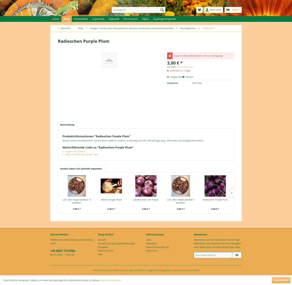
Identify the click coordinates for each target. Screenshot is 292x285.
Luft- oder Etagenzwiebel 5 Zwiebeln (180, 201)
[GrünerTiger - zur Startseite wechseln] (66, 11)
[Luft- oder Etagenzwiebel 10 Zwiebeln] (77, 186)
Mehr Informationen (111, 280)
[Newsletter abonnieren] (237, 255)
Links (148, 239)
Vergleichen (176, 77)
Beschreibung (67, 124)
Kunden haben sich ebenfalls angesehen (81, 168)
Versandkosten (139, 270)
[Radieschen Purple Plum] (215, 186)
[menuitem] (138, 10)
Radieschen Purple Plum (215, 199)
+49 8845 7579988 (62, 251)
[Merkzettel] (199, 10)
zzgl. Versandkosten (185, 67)
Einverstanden (281, 280)
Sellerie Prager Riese (111, 199)
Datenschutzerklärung (157, 247)
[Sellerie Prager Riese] (111, 186)
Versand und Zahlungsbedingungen (116, 243)
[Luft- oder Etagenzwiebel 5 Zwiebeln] (180, 186)
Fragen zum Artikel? (75, 151)
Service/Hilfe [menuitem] (233, 2)
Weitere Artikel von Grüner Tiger (81, 154)
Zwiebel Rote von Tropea (145, 199)
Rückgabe (103, 247)
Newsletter (151, 243)
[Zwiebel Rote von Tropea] (146, 186)
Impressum (152, 250)
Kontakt (102, 239)
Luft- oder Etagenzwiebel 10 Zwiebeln (77, 201)
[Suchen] (162, 10)
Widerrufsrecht (106, 250)
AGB (100, 254)
